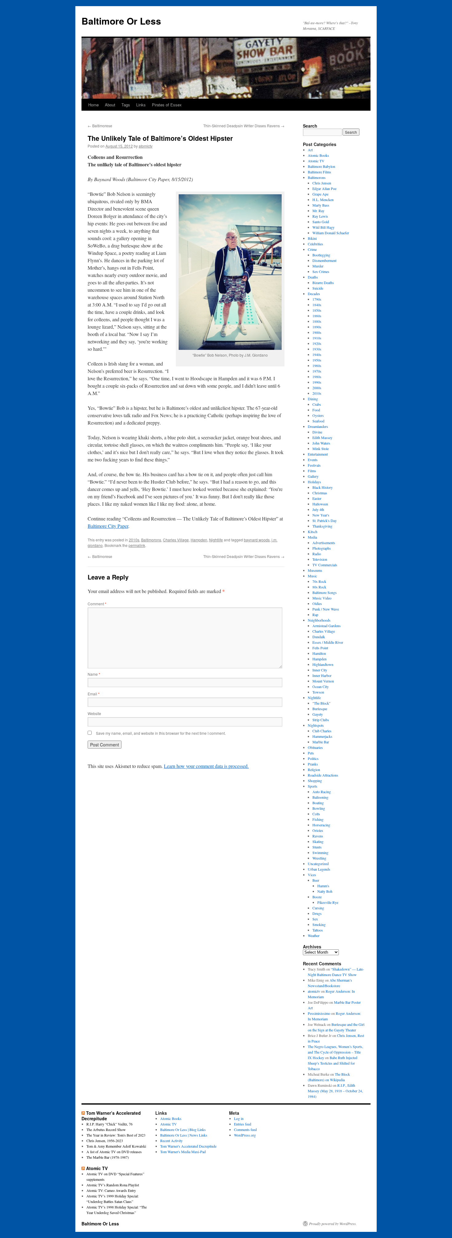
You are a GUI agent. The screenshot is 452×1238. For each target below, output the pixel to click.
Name (94, 674)
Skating (317, 841)
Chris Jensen (321, 182)
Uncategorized (318, 863)
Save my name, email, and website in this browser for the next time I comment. (161, 733)
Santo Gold (320, 221)
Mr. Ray (318, 210)
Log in (239, 1118)
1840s (316, 304)
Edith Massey (322, 437)
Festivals (314, 465)
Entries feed (242, 1123)
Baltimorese (100, 125)
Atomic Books (318, 155)
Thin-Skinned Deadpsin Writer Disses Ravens (243, 125)
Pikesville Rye (327, 902)
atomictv (146, 145)
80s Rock (319, 586)
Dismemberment (324, 260)
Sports (312, 786)
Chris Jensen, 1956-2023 (104, 1140)
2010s (134, 539)
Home (93, 105)
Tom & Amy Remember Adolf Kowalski (116, 1146)
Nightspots (316, 725)
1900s (316, 332)
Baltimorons (151, 539)
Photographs (321, 548)
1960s (316, 365)
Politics (313, 758)
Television (319, 559)
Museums (315, 570)
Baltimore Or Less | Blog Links (183, 1129)
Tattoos (317, 930)
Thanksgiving (322, 526)
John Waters (321, 443)
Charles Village (176, 539)
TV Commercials (324, 564)
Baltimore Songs (324, 592)
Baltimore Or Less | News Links (183, 1135)
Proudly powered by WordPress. (333, 1223)
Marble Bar (320, 741)
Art (310, 149)
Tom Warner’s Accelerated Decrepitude (111, 1115)
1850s (316, 310)
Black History (322, 487)
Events (313, 459)
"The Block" (321, 703)
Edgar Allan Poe (324, 188)
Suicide (317, 288)
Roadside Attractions (323, 775)
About (110, 105)
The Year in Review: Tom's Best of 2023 (115, 1135)
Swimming (320, 852)
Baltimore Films (319, 171)
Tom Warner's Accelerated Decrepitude (188, 1146)
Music (312, 575)
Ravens (317, 835)
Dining (313, 398)
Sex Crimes (320, 271)
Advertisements (323, 542)
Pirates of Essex (167, 105)
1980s (316, 376)
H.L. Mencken (323, 199)
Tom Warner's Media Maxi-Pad (183, 1151)
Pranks (313, 763)
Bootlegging (321, 254)
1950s (316, 360)
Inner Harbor (321, 675)
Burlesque (319, 708)
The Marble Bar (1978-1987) (107, 1157)
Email (94, 693)
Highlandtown (322, 664)
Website (94, 713)
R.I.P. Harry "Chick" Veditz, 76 (109, 1123)
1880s (316, 321)
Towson (318, 692)
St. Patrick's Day (324, 520)
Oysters (318, 415)
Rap (315, 614)
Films (312, 470)
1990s (316, 382)
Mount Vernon (323, 680)
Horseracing (321, 824)
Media (312, 537)
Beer (315, 880)
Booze (317, 896)
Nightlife (216, 539)
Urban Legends (319, 869)
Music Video (321, 597)
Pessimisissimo (319, 1013)
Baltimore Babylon (321, 166)
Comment (97, 603)
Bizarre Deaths (323, 282)
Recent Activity (171, 1140)
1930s (316, 348)
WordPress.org (245, 1135)
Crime (312, 249)
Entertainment (318, 454)
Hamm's (323, 885)
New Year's (320, 514)
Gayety (317, 714)
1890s (316, 326)
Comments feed (245, 1129)
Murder (317, 265)
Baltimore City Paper (108, 526)
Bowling (318, 808)
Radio (316, 553)
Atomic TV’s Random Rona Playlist (112, 1184)
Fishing (317, 819)
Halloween (320, 503)
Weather (313, 935)
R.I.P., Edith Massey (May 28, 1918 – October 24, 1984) (335, 1091)
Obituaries (315, 747)
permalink (137, 545)
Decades (314, 293)
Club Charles (321, 730)
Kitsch (312, 531)
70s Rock (319, 581)
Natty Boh (324, 891)
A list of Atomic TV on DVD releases (114, 1151)
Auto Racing (321, 791)
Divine (317, 431)
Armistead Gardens (326, 625)
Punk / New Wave (325, 609)
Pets (311, 752)
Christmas (319, 492)
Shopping (315, 780)
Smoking (319, 924)
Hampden (199, 539)
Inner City (319, 669)
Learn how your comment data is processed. (206, 766)
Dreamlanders (318, 426)
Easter (316, 498)
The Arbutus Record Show (106, 1129)
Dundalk (318, 636)
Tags (125, 105)
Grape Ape (320, 194)
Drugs (317, 913)
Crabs (316, 404)
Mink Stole (320, 448)
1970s (316, 371)
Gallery (313, 476)
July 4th (318, 509)
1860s (316, 315)
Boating (318, 802)
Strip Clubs (320, 719)
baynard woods (257, 539)
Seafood (318, 420)
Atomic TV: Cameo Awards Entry (111, 1190)
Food (316, 409)
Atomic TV (316, 160)
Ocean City (320, 686)
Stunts (317, 846)
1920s (316, 343)
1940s (316, 354)
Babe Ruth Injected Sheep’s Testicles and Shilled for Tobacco (332, 1063)
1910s (316, 337)
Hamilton (319, 653)
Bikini (312, 238)
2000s (316, 387)
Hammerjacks (322, 736)
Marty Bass (320, 205)
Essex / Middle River (327, 642)
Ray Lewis (320, 216)
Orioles (317, 830)
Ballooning (320, 797)
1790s (316, 299)
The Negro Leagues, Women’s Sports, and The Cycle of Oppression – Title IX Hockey (335, 1052)
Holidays (314, 481)
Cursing (318, 907)
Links (141, 105)
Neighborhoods (319, 620)
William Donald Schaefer (330, 232)
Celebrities (315, 243)
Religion (314, 769)
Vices (312, 874)
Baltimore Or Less (121, 20)
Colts (316, 813)
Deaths (313, 277)
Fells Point (320, 647)
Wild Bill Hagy (323, 227)
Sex (315, 918)
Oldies (317, 603)
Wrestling (319, 858)
